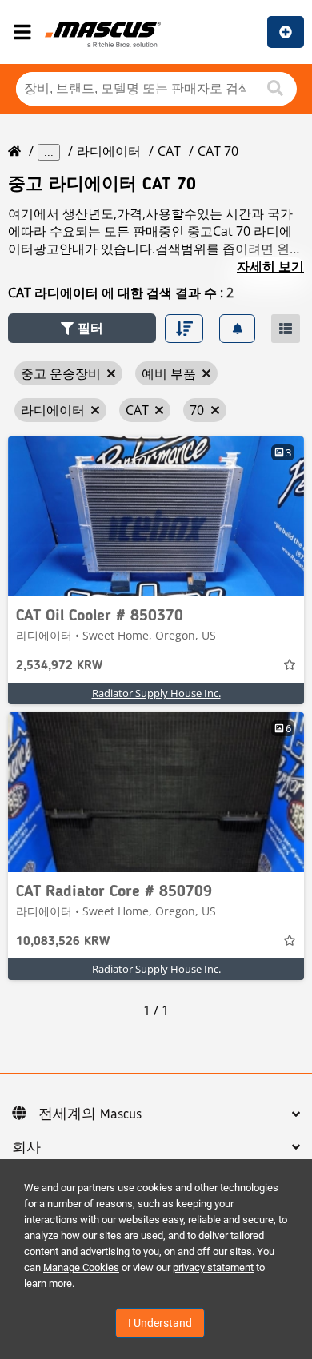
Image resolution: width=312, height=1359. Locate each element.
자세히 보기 (270, 266)
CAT (169, 151)
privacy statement (213, 1267)
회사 (26, 1148)
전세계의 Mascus (90, 1114)
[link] (156, 516)
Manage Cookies (81, 1267)
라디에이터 (109, 151)
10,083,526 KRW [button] (63, 941)
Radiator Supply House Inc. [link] (156, 693)
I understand (160, 1323)
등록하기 (285, 32)
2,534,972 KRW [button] (59, 666)
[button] (82, 328)
